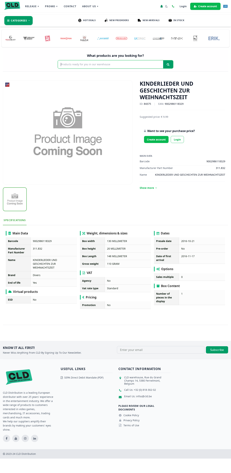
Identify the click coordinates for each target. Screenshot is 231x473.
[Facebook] (6, 438)
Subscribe (217, 350)
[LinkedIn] (34, 438)
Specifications (15, 220)
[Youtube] (15, 438)
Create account (207, 6)
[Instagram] (25, 438)
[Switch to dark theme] (166, 6)
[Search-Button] (168, 64)
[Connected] (161, 6)
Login (177, 139)
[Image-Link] (13, 38)
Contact (70, 6)
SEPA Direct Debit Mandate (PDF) (83, 377)
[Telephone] (173, 6)
